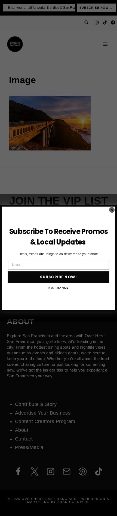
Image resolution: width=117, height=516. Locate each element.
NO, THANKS (58, 287)
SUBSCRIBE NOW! (58, 277)
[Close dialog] (112, 210)
